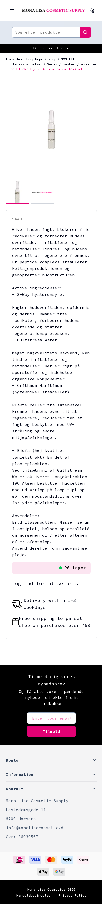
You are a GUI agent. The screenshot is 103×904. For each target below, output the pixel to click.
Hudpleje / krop (41, 59)
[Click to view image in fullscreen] (51, 129)
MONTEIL (68, 59)
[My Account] (93, 10)
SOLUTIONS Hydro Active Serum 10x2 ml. (47, 69)
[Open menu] (12, 10)
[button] (51, 760)
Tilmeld (51, 731)
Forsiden (14, 59)
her (67, 48)
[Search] (85, 32)
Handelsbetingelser (34, 895)
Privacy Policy (72, 895)
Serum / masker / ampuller (72, 64)
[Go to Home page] (53, 10)
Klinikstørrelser (26, 64)
